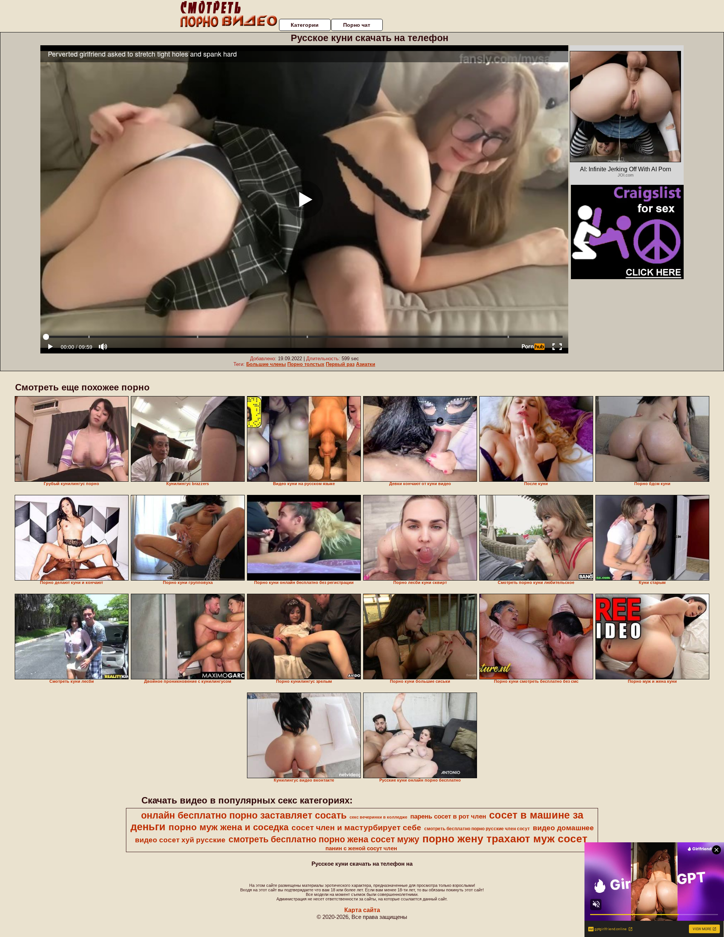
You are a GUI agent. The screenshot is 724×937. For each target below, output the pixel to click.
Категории (305, 25)
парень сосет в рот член (448, 816)
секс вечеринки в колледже (378, 817)
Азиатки (365, 364)
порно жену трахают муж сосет (504, 839)
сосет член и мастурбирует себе (356, 827)
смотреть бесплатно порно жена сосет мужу (324, 839)
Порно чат (356, 25)
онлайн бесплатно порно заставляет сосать (244, 815)
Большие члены (266, 364)
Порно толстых (305, 364)
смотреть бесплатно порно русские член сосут (477, 828)
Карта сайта (362, 910)
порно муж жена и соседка (228, 827)
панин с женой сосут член (361, 848)
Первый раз (340, 364)
